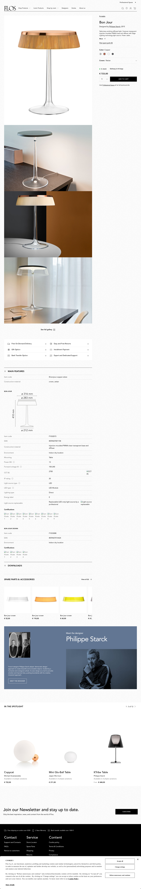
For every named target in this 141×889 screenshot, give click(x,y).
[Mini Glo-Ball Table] (70, 741)
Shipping (30, 851)
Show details (10, 885)
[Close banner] (138, 859)
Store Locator (32, 842)
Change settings (120, 867)
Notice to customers (12, 851)
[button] (128, 3)
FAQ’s (6, 846)
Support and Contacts (12, 842)
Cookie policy (54, 842)
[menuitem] (24, 8)
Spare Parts (31, 846)
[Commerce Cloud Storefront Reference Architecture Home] (10, 8)
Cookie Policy (73, 879)
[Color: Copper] (104, 54)
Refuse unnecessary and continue (120, 875)
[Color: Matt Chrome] (113, 54)
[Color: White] (109, 54)
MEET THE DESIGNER (17, 681)
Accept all (120, 861)
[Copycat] (25, 741)
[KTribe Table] (115, 741)
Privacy (51, 851)
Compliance (53, 855)
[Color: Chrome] (100, 54)
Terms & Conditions (56, 846)
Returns (29, 855)
